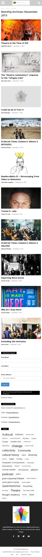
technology (5, 490)
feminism (4, 459)
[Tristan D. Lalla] (21, 198)
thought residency (11, 494)
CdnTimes (5, 446)
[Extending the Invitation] (21, 328)
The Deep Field (28, 490)
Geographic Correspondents (13, 463)
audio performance (15, 438)
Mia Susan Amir (6, 81)
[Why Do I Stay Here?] (21, 296)
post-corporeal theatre (13, 478)
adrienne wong (30, 434)
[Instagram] (18, 535)
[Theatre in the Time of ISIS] (21, 30)
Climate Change (29, 445)
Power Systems (31, 478)
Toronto (24, 494)
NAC (12, 554)
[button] (38, 3)
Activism (19, 434)
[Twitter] (23, 535)
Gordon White (5, 312)
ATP (17, 554)
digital (24, 455)
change (17, 446)
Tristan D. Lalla (8, 211)
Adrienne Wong (5, 147)
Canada (5, 442)
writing (4, 498)
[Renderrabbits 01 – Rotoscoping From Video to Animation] (21, 163)
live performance (26, 466)
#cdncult (7, 434)
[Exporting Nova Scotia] (21, 264)
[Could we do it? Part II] (21, 96)
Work (31, 495)
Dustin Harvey (5, 281)
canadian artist (15, 441)
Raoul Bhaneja (5, 113)
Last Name (4, 366)
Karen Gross (4, 344)
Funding (19, 459)
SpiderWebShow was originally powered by (15, 552)
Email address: (6, 374)
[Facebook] (13, 535)
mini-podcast (23, 470)
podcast (7, 474)
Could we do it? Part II (12, 109)
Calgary (33, 438)
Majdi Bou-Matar (6, 46)
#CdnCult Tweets (6, 397)
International (7, 466)
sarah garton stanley (10, 482)
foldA (11, 459)
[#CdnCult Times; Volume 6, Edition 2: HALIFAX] (21, 229)
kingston (17, 466)
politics (18, 474)
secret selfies (26, 482)
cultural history (10, 454)
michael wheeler (9, 470)
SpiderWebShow (13, 417)
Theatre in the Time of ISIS (14, 43)
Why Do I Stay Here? (11, 309)
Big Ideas (26, 438)
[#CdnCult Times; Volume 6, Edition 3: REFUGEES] (21, 128)
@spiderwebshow (14, 422)
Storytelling (27, 486)
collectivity (8, 450)
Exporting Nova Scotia (12, 277)
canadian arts (27, 441)
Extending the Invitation (13, 341)
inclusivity (30, 463)
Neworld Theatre (26, 554)
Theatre (15, 490)
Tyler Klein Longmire (7, 182)
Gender (27, 459)
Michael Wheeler (6, 249)
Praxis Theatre (35, 552)
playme (34, 469)
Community (24, 450)
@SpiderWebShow (12, 412)
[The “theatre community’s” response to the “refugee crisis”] (21, 61)
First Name (5, 357)
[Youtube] (28, 535)
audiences (5, 438)
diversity (32, 455)
